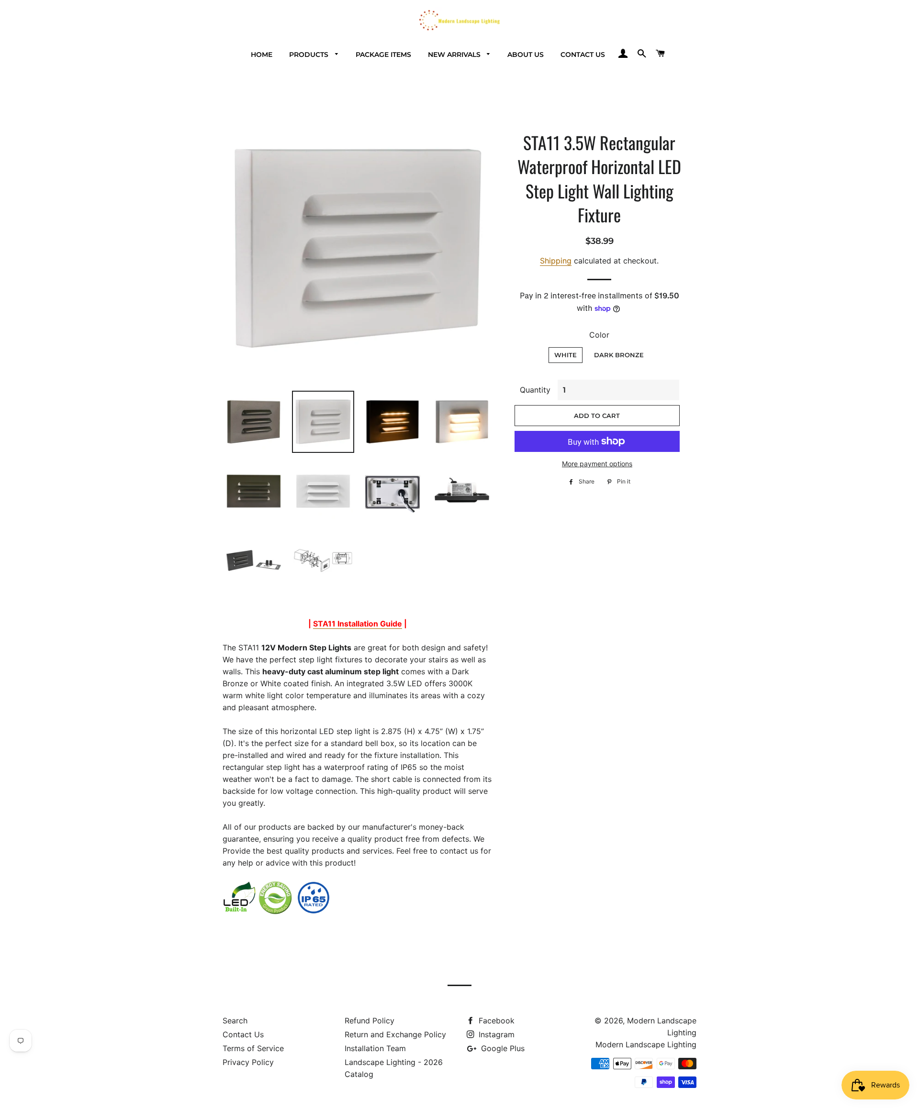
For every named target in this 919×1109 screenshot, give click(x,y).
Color (599, 335)
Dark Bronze (619, 355)
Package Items (383, 54)
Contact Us (582, 54)
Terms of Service (253, 1048)
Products (309, 54)
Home (261, 54)
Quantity (535, 390)
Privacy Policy (248, 1062)
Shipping (556, 260)
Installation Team (375, 1048)
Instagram (495, 1034)
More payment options (597, 464)
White (565, 355)
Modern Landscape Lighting (645, 1044)
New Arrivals (455, 54)
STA (357, 623)
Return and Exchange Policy (395, 1034)
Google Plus (502, 1048)
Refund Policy (369, 1020)
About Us (525, 54)
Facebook (495, 1020)
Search (235, 1020)
